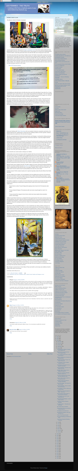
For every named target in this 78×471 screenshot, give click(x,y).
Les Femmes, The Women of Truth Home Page (62, 135)
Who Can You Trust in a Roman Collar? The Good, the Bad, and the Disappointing (62, 86)
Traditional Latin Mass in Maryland (61, 280)
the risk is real (27, 165)
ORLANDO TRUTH (59, 79)
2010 (57, 454)
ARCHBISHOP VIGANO (59, 57)
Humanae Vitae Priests (59, 295)
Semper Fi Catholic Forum (60, 255)
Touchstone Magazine (59, 261)
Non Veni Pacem (58, 254)
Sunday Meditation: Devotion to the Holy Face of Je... (64, 368)
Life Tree (57, 108)
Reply (11, 301)
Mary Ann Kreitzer (13, 329)
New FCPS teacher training (15, 65)
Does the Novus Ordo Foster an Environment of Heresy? (63, 394)
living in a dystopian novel (29, 49)
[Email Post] (25, 273)
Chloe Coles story (21, 131)
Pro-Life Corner (58, 309)
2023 (57, 433)
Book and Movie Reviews (60, 60)
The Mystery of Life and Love (62, 410)
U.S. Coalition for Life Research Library (62, 314)
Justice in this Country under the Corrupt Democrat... (63, 378)
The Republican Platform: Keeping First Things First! (63, 350)
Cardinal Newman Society (60, 238)
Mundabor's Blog (58, 252)
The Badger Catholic (59, 260)
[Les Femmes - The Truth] (55, 146)
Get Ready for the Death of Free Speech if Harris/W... (63, 365)
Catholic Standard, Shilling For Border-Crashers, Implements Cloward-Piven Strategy (63, 168)
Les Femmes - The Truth (59, 145)
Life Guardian (57, 106)
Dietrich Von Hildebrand (59, 65)
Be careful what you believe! (62, 406)
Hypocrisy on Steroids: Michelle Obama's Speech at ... (63, 373)
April (58, 427)
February (59, 430)
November (59, 343)
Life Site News (58, 273)
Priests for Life (58, 305)
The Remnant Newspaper (60, 279)
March (58, 428)
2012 (57, 451)
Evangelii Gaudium (58, 67)
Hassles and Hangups (36, 274)
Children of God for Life (59, 289)
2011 (57, 453)
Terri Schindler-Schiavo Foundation (62, 312)
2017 (57, 443)
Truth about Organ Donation (60, 115)
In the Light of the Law (59, 245)
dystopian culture (22, 274)
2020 (57, 438)
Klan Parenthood (58, 299)
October (59, 344)
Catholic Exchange (58, 270)
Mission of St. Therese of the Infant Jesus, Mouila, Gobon (62, 251)
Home (29, 354)
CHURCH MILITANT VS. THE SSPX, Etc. (63, 55)
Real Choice (57, 311)
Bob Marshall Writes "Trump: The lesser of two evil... (63, 360)
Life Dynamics (58, 302)
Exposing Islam (58, 68)
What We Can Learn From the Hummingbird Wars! (63, 352)
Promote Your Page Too (58, 147)
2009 (57, 456)
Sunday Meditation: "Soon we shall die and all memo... (64, 386)
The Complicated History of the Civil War (63, 64)
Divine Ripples (59, 177)
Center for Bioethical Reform (60, 288)
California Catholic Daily (59, 267)
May (58, 425)
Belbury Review (58, 286)
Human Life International (60, 294)
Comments (59, 32)
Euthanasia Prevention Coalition (61, 292)
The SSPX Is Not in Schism (60, 54)
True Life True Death (59, 114)
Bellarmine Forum (58, 237)
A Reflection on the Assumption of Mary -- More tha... (63, 391)
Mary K (11, 305)
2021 (57, 437)
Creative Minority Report (60, 244)
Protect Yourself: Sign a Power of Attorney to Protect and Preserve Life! (62, 122)
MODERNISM (57, 88)
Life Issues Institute (59, 303)
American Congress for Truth (60, 320)
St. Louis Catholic (58, 258)
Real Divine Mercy (58, 112)
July (58, 422)
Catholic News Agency (59, 271)
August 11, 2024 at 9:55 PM (19, 279)
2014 (57, 448)
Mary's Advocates (58, 248)
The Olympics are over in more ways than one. (63, 397)
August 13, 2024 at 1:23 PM (24, 329)
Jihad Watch (57, 324)
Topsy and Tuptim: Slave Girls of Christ (62, 83)
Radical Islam (57, 325)
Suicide (56, 82)
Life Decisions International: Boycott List (63, 300)
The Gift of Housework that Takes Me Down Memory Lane (63, 376)
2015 (57, 446)
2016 (57, 445)
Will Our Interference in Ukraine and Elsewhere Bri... (64, 358)
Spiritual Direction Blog (59, 257)
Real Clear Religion (59, 277)
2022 (57, 435)
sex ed (42, 274)
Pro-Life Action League (59, 306)
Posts (58, 30)
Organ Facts (57, 111)
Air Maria (57, 234)
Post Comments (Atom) (16, 356)
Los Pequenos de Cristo (61, 139)
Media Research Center (59, 274)
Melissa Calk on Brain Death (60, 109)
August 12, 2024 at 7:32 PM (18, 305)
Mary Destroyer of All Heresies (61, 247)
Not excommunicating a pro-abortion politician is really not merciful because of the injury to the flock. (63, 179)
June (58, 423)
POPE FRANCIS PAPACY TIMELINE (62, 80)
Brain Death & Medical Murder (61, 58)
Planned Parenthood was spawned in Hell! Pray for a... (64, 409)
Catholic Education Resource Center (62, 240)
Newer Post (10, 354)
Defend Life (58, 131)
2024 (57, 340)
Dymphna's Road (59, 162)
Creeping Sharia (58, 321)
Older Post (49, 354)
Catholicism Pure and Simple (60, 241)
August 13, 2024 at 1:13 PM (20, 322)
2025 (57, 338)
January (59, 431)
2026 (57, 336)
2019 (57, 440)
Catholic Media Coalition (59, 126)
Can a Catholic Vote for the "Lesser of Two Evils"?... (64, 355)
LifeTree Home (59, 137)
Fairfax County (29, 274)
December (59, 341)
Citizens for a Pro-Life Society (61, 291)
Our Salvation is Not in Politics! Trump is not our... (63, 363)
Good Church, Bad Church (60, 71)
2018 (57, 441)
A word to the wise (59, 163)
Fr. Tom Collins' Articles (59, 70)
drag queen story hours (14, 274)
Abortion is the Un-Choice (60, 285)
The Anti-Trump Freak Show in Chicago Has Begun (63, 381)
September (59, 346)
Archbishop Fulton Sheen (60, 235)
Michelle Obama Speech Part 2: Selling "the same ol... (63, 371)
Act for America (58, 318)
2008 (57, 458)
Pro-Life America (58, 308)
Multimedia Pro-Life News (60, 276)
